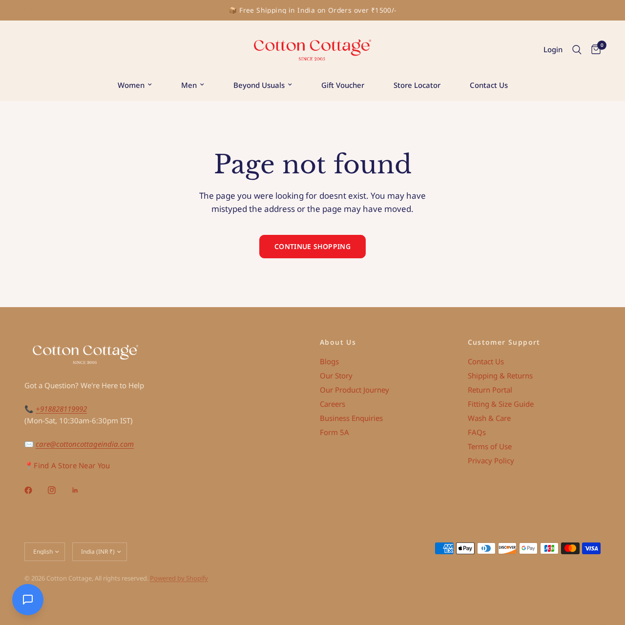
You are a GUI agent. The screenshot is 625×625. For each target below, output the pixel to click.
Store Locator (417, 85)
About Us (338, 342)
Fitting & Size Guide (501, 404)
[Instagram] (58, 490)
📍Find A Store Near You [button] (67, 465)
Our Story (336, 375)
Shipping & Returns (500, 375)
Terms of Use (490, 446)
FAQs (477, 432)
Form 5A (334, 432)
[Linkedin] (82, 490)
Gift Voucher (342, 85)
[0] (593, 49)
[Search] (576, 49)
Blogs (329, 361)
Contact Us (489, 85)
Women (131, 85)
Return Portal (490, 390)
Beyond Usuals (259, 85)
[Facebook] (35, 490)
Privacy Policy (491, 460)
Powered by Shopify (179, 578)
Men (189, 85)
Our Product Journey (354, 390)
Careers (332, 404)
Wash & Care (489, 418)
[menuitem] (135, 85)
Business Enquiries (351, 418)
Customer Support (504, 342)
